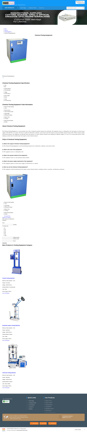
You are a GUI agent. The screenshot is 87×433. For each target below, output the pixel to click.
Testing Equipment (7, 31)
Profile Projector (48, 410)
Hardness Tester (48, 400)
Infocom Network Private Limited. (22, 430)
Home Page (23, 7)
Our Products (9, 8)
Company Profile (32, 7)
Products (6, 30)
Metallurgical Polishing (49, 408)
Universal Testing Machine (9, 372)
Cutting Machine (48, 406)
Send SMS (44, 423)
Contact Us (41, 7)
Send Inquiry (35, 423)
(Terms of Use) (23, 428)
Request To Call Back (6, 217)
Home (5, 28)
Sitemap (30, 408)
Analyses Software (48, 402)
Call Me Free (53, 423)
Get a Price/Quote (5, 293)
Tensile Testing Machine (8, 278)
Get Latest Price (7, 216)
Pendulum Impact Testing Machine (11, 325)
